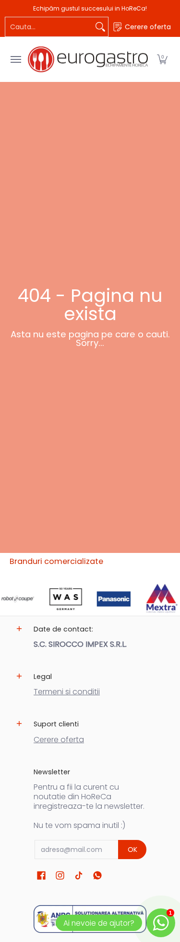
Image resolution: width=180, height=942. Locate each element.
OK (132, 849)
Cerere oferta (59, 739)
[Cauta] (100, 26)
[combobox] (49, 26)
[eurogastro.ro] (88, 59)
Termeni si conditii (67, 691)
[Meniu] (15, 59)
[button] (162, 59)
